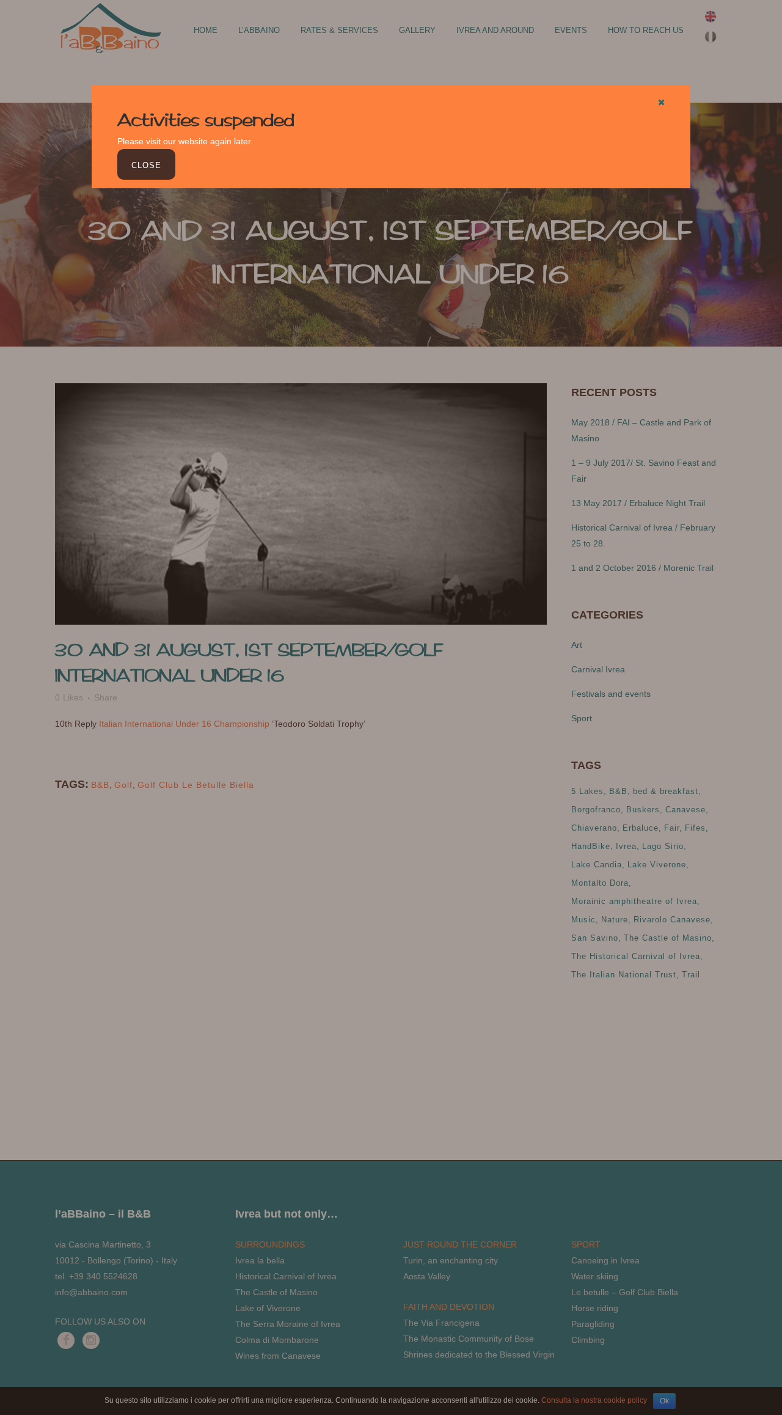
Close (146, 165)
